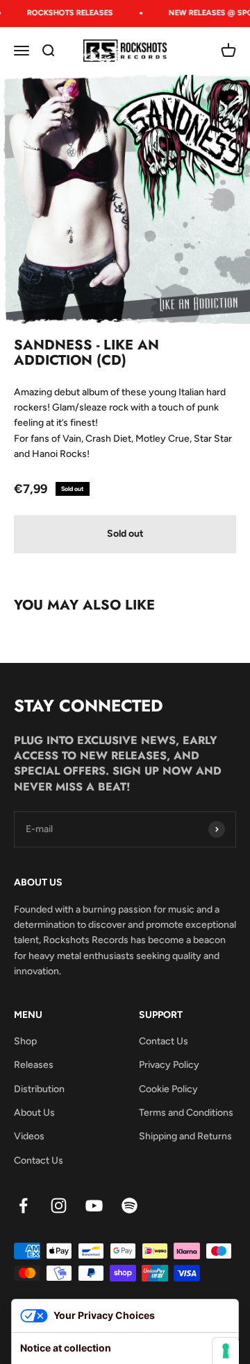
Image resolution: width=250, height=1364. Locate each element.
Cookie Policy (168, 1089)
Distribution (39, 1089)
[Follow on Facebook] (23, 1205)
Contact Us (38, 1160)
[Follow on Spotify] (129, 1205)
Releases (33, 1065)
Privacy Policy (169, 1065)
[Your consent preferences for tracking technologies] (225, 1351)
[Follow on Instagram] (58, 1205)
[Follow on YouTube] (94, 1205)
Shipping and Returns (185, 1136)
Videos (29, 1136)
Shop (25, 1041)
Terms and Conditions (186, 1113)
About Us (34, 1113)
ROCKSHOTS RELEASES (68, 12)
